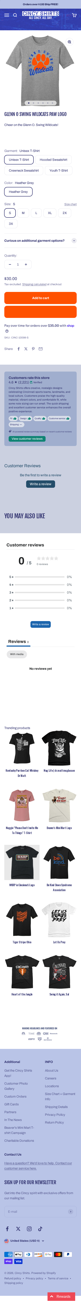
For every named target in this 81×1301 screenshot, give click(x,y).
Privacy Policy (55, 1114)
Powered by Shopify (43, 1273)
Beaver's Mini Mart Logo (59, 828)
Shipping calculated (34, 284)
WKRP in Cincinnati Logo (22, 885)
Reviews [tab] (18, 641)
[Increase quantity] (26, 264)
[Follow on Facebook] (7, 1229)
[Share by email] (40, 349)
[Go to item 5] (47, 103)
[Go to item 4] (43, 103)
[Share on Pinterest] (33, 349)
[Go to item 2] (33, 103)
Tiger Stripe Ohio (22, 942)
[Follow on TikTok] (40, 1229)
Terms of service (58, 1278)
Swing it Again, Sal (59, 994)
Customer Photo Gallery (16, 1086)
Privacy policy (34, 1278)
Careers (50, 1078)
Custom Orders (15, 1096)
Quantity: (10, 255)
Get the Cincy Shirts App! (18, 1073)
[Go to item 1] (28, 103)
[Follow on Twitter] (18, 1229)
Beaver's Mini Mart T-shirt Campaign (19, 1130)
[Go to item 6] (52, 103)
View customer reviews (27, 438)
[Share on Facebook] (18, 349)
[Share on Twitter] (26, 349)
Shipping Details (56, 1107)
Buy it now (40, 312)
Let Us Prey (59, 942)
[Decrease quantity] (10, 264)
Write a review (40, 484)
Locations (52, 1086)
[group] (40, 1034)
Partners (10, 1112)
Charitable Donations (19, 1140)
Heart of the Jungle (21, 994)
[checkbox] (17, 654)
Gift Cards (11, 1104)
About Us (51, 1070)
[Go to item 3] (38, 103)
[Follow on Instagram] (29, 1229)
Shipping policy (13, 1283)
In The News (13, 1120)
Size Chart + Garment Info (60, 1096)
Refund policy (12, 1278)
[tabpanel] (40, 683)
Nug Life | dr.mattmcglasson (59, 770)
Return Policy (54, 1122)
